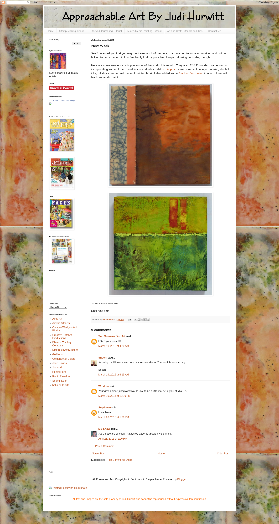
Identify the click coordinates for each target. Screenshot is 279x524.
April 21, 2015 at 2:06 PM (112, 438)
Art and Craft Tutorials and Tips (184, 31)
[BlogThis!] (138, 319)
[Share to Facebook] (145, 319)
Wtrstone (103, 386)
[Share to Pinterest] (148, 319)
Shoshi (102, 357)
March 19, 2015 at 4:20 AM (113, 346)
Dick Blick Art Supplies (65, 350)
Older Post (223, 453)
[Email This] (135, 319)
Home (50, 31)
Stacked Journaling (191, 73)
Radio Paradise (61, 376)
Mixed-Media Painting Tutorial (144, 31)
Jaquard (57, 367)
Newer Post (98, 453)
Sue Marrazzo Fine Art (111, 336)
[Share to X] (142, 319)
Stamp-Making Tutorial (72, 31)
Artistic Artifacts (61, 323)
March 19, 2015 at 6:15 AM (113, 374)
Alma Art (57, 318)
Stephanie (104, 407)
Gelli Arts (57, 354)
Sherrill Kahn (59, 380)
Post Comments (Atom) (120, 459)
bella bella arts (60, 385)
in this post (169, 69)
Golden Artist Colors (63, 358)
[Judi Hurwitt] (63, 109)
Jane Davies (59, 363)
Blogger (181, 479)
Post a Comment (104, 446)
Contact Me (214, 31)
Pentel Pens (59, 371)
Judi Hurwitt (53, 101)
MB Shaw (104, 428)
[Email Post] (129, 319)
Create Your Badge (67, 101)
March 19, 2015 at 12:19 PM (114, 396)
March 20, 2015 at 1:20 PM (113, 417)
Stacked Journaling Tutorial (106, 31)
